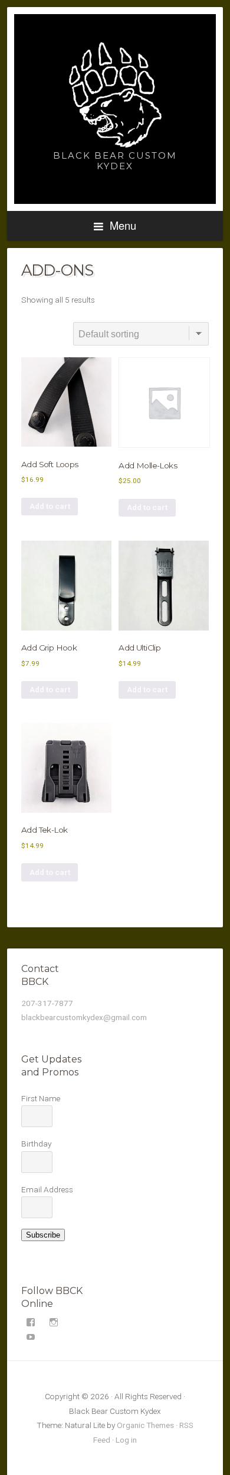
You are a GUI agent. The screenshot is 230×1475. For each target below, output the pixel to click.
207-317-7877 (47, 1003)
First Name (40, 1098)
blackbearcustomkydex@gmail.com (84, 1017)
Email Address (47, 1189)
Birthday (36, 1143)
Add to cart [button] (49, 506)
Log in (126, 1439)
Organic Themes (145, 1425)
